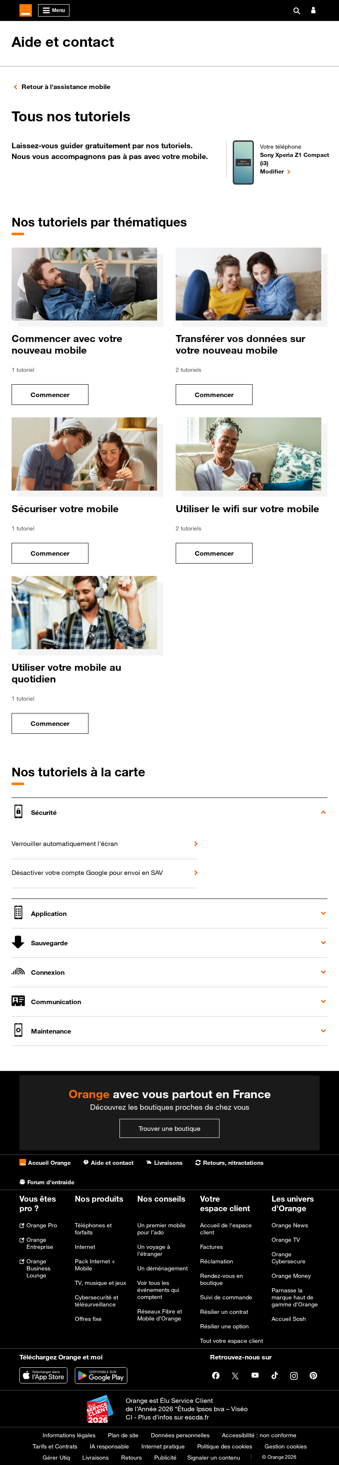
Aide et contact (63, 42)
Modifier (297, 171)
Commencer (59, 396)
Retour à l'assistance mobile (65, 86)
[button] (169, 812)
